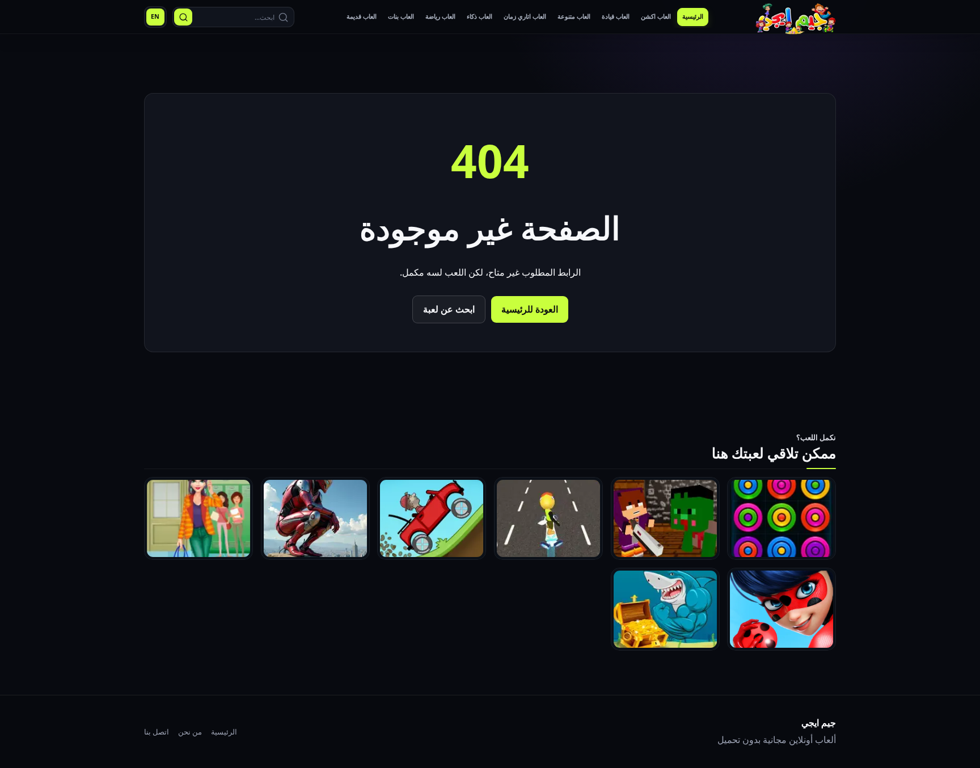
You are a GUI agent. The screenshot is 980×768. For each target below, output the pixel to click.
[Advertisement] (490, 65)
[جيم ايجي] (795, 17)
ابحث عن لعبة (449, 309)
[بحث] (183, 17)
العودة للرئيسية (529, 309)
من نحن (190, 732)
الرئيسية (224, 732)
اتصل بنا (156, 732)
